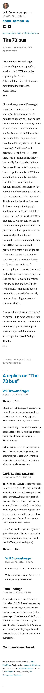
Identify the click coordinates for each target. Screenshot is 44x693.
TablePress (36, 665)
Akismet (27, 665)
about (7, 21)
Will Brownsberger (15, 12)
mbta (19, 33)
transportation (9, 33)
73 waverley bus (30, 33)
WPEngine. (9, 672)
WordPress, (7, 665)
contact (18, 21)
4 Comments (11, 51)
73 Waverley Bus (13, 363)
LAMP (31, 661)
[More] (27, 21)
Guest (8, 47)
